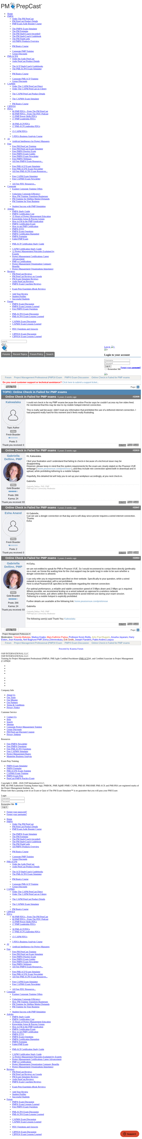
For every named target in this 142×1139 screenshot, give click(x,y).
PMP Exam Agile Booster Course (27, 24)
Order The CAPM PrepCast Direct (27, 86)
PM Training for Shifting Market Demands (31, 199)
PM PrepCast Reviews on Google (27, 276)
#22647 (136, 507)
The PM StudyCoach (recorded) (26, 34)
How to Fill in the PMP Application (27, 221)
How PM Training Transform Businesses (30, 196)
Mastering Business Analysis (19, 756)
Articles (10, 209)
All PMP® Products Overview (25, 41)
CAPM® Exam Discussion (24, 321)
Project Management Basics (19, 754)
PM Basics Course (20, 46)
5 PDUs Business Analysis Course (27, 136)
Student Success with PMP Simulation (29, 206)
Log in (4, 807)
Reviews (11, 271)
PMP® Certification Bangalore (25, 234)
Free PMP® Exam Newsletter (25, 156)
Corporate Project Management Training (24, 727)
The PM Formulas (20, 31)
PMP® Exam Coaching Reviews (26, 284)
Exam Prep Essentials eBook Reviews (29, 289)
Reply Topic (11, 387)
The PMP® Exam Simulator (24, 29)
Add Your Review (20, 294)
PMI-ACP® (12, 56)
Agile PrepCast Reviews (23, 281)
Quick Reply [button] (122, 445)
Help (9, 719)
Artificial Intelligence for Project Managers (31, 141)
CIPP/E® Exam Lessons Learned (27, 336)
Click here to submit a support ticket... (80, 382)
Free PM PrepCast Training (24, 146)
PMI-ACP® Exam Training (19, 771)
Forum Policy (36, 354)
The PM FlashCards (21, 39)
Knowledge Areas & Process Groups (28, 219)
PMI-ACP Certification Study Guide (28, 244)
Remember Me (114, 369)
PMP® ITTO (18, 229)
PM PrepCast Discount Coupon (20, 732)
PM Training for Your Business (25, 201)
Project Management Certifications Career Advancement (36, 1059)
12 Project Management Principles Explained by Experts (37, 1057)
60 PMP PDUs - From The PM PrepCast (30, 111)
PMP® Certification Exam (23, 224)
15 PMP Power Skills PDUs (24, 116)
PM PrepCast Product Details (25, 21)
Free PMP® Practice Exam (24, 151)
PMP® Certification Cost (23, 214)
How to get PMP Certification (25, 226)
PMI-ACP (84, 658)
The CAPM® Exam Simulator (25, 99)
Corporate (11, 186)
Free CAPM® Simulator (17, 751)
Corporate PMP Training (23, 51)
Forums (6, 354)
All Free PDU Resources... (24, 184)
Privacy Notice (13, 707)
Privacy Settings (14, 734)
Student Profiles (19, 296)
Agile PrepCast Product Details (26, 61)
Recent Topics (20, 354)
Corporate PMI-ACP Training (25, 79)
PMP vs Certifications (21, 261)
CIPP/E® (11, 106)
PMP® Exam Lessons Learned (25, 306)
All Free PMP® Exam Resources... (27, 161)
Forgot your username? (131, 367)
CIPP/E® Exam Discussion (24, 334)
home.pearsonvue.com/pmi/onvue (54, 468)
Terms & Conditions (15, 705)
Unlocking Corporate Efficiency (26, 194)
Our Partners (12, 702)
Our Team (11, 697)
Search (49, 354)
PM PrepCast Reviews (22, 274)
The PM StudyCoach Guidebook (26, 36)
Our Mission (12, 700)
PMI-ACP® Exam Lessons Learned (28, 316)
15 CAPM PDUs (19, 131)
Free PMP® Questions (16, 746)
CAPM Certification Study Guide (27, 249)
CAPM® (11, 84)
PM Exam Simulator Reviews (25, 279)
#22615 (136, 450)
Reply (130, 445)
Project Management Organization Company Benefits (35, 1064)
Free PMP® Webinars (21, 159)
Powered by (64, 649)
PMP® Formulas (19, 236)
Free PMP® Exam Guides (23, 154)
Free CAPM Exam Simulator (25, 176)
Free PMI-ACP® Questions (19, 749)
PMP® (10, 16)
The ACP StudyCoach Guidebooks (27, 66)
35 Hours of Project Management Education (31, 216)
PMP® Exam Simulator (17, 766)
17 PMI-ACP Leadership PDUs (26, 126)
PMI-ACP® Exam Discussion (25, 314)
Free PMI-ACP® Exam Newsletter (27, 169)
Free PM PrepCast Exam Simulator (27, 149)
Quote (136, 445)
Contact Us (12, 717)
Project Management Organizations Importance (32, 269)
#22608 (136, 397)
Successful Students (21, 299)
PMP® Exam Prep (15, 776)
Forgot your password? (17, 812)
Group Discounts (19, 54)
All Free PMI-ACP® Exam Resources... (30, 171)
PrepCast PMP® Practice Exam (20, 778)
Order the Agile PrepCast (23, 59)
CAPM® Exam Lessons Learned (26, 324)
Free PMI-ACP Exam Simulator (26, 166)
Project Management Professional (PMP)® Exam (38, 377)
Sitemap (10, 724)
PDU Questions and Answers (25, 329)
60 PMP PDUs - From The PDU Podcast (30, 114)
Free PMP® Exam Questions (25, 309)
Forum (10, 301)
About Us (11, 695)
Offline (13, 431)
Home (10, 14)
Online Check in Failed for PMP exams (111, 377)
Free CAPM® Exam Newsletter (26, 179)
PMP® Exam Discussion (23, 304)
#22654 (136, 558)
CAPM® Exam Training (17, 773)
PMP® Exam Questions (22, 231)
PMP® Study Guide (21, 211)
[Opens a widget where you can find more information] (129, 1134)
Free (9, 144)
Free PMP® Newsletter (17, 744)
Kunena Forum (76, 649)
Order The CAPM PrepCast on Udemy (29, 89)
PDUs (10, 109)
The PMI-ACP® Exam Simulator (27, 69)
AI (8, 139)
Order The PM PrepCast (23, 19)
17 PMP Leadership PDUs (24, 119)
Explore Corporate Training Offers (27, 189)
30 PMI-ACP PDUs (21, 124)
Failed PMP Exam (20, 239)
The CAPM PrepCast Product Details (28, 94)
